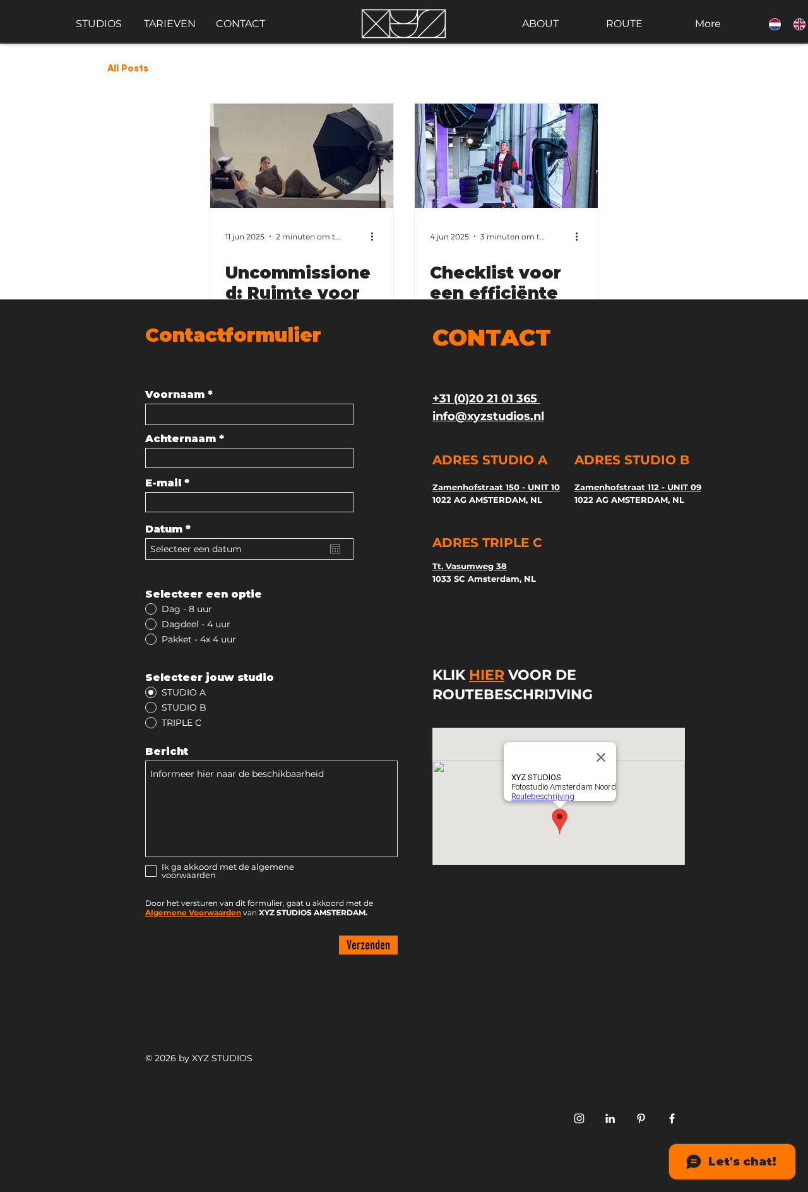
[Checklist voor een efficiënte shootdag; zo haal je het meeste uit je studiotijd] (506, 156)
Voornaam (175, 395)
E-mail (163, 483)
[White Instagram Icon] (579, 1118)
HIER (486, 674)
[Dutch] (772, 24)
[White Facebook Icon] (672, 1118)
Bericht (166, 752)
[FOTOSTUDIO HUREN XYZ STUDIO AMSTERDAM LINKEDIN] (610, 1118)
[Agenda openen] (335, 549)
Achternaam (180, 439)
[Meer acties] (376, 236)
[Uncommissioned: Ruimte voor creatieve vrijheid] (301, 156)
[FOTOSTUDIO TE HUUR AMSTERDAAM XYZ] (641, 1118)
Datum (171, 529)
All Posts (127, 69)
